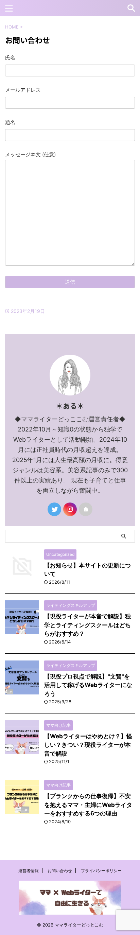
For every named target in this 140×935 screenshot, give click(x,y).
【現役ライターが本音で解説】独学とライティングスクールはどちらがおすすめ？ (87, 625)
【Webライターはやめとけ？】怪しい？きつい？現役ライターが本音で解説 (88, 745)
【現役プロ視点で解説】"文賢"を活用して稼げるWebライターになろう (88, 685)
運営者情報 (28, 870)
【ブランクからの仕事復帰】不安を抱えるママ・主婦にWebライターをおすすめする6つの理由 (88, 805)
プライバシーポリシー (101, 870)
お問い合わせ (60, 870)
